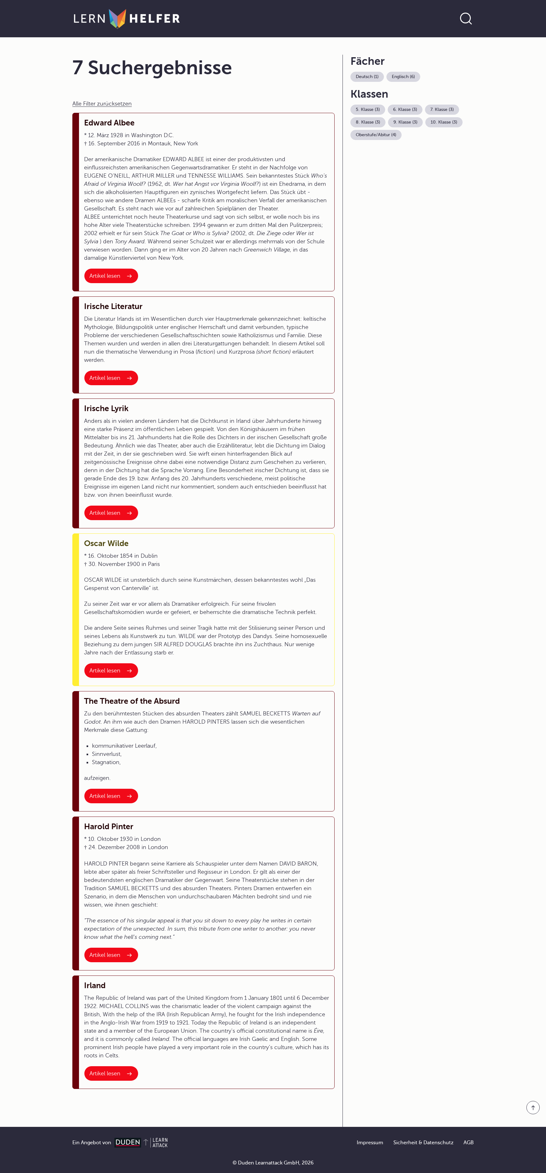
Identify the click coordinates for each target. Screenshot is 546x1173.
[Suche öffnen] (466, 18)
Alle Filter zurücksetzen (102, 103)
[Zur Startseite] (126, 18)
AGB (469, 1142)
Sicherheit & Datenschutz (423, 1142)
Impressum (370, 1142)
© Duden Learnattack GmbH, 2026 (273, 1163)
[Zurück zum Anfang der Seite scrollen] (533, 1107)
